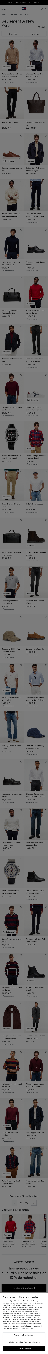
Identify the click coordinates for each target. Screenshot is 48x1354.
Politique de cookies (32, 1326)
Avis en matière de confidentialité (20, 1328)
